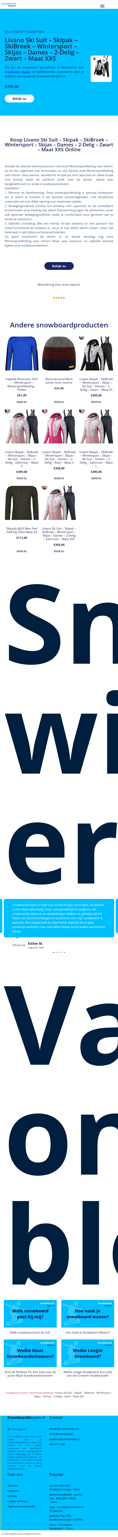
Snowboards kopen (17, 1392)
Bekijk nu (19, 98)
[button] (53, 952)
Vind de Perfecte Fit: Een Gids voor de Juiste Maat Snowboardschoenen (30, 1373)
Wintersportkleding (41, 1392)
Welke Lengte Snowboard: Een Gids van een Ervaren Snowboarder (87, 1373)
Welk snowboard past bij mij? (30, 1332)
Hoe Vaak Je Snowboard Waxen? (88, 1332)
